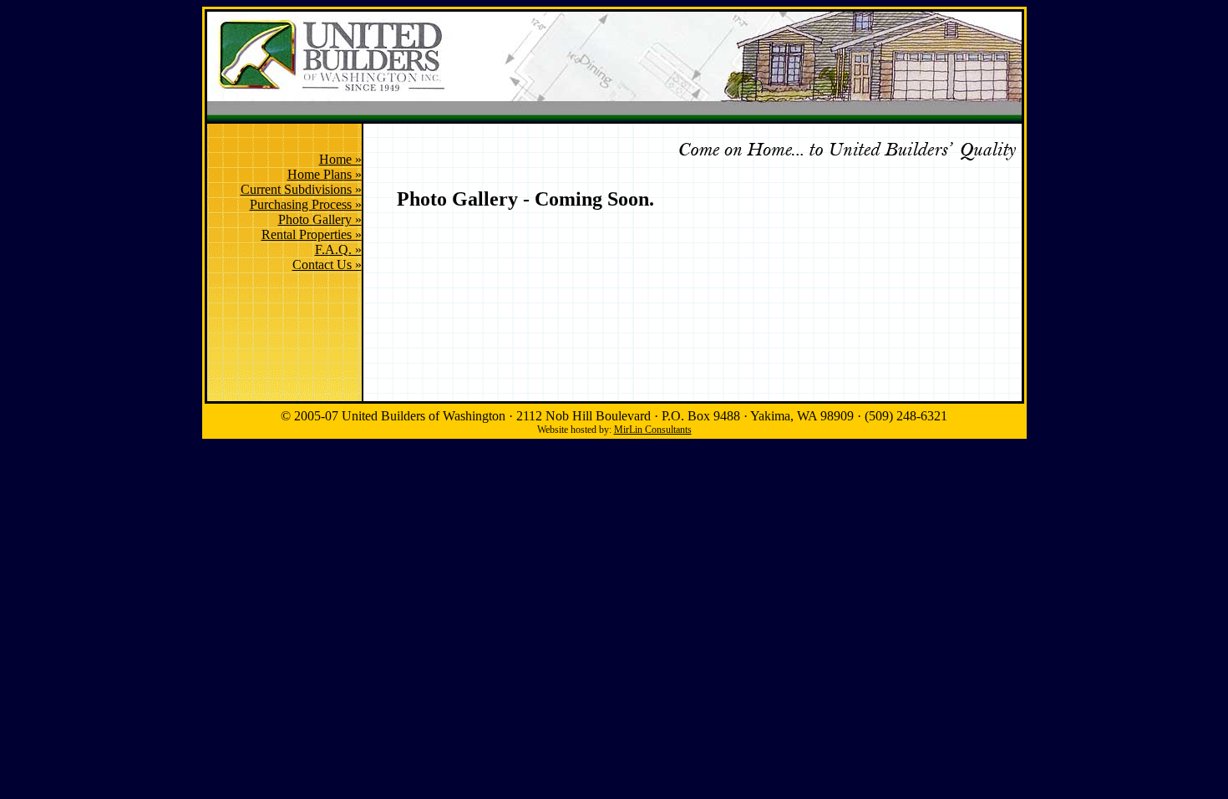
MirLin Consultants (653, 429)
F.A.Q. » (338, 249)
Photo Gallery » (320, 219)
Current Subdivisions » (301, 189)
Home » (340, 159)
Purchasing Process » (306, 204)
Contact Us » (327, 264)
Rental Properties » (311, 234)
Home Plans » (324, 174)
